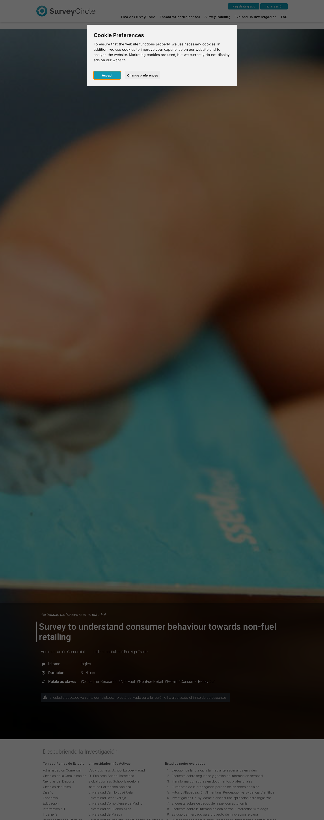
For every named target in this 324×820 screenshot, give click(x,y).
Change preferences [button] (142, 75)
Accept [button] (107, 75)
